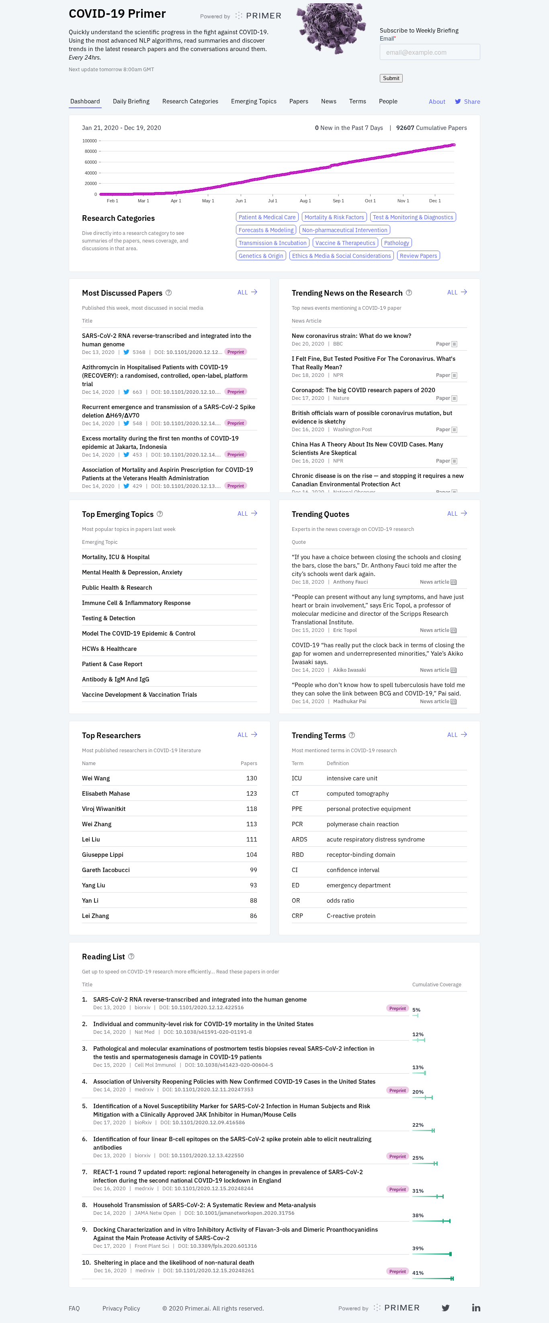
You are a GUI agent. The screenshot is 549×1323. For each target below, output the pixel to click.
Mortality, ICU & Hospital (116, 556)
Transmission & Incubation (273, 243)
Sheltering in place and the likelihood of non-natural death (174, 1262)
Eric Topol (345, 630)
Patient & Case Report (112, 663)
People (388, 101)
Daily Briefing (131, 101)
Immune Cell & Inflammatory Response (136, 602)
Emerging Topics (254, 101)
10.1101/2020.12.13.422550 (207, 1155)
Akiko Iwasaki (349, 669)
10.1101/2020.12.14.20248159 (202, 454)
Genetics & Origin (261, 255)
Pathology (396, 243)
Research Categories (190, 101)
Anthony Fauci (350, 581)
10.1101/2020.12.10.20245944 (202, 391)
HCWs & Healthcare (109, 648)
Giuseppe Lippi (102, 854)
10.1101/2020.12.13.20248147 (202, 486)
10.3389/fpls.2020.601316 (223, 1245)
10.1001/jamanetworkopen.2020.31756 (246, 1212)
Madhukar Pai (349, 701)
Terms (357, 101)
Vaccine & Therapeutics (345, 243)
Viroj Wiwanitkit (103, 808)
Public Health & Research (117, 587)
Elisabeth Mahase (106, 793)
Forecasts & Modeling (266, 230)
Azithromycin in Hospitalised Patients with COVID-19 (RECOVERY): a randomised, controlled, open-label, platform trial (165, 375)
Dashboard (85, 101)
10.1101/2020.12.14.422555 (199, 423)
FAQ (74, 1308)
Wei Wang (96, 778)
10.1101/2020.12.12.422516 (202, 352)
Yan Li (90, 900)
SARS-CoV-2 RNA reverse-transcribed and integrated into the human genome (200, 999)
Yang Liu (93, 885)
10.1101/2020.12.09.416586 (208, 1122)
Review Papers (418, 255)
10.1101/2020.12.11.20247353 (214, 1089)
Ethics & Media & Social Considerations (341, 255)
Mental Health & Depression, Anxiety (132, 572)
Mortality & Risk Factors (334, 217)
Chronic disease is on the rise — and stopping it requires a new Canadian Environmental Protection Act (378, 479)
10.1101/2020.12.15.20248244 (214, 1188)
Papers (298, 101)
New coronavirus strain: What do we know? (351, 335)
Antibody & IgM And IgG (116, 679)
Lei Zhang (95, 915)
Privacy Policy (121, 1308)
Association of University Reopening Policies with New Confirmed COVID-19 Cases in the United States (234, 1081)
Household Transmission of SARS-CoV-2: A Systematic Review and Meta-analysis (204, 1204)
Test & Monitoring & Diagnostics (413, 217)
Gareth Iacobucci (106, 869)
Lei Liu (91, 839)
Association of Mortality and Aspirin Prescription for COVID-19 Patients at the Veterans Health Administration (167, 473)
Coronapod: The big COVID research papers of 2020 (363, 389)
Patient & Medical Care (267, 217)
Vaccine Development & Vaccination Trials (139, 694)
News (328, 101)
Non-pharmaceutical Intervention (344, 230)
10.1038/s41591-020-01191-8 (214, 1031)
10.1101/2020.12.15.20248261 (214, 1270)
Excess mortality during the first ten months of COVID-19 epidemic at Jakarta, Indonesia (160, 442)
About (437, 101)
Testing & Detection (108, 617)
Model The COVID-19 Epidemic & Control (138, 633)
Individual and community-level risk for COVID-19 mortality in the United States (203, 1023)
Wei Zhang (96, 823)
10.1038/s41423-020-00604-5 (235, 1064)
